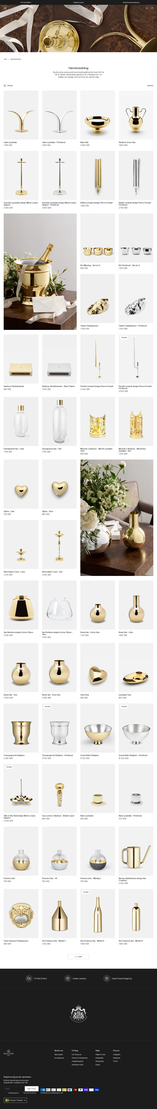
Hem (5, 59)
